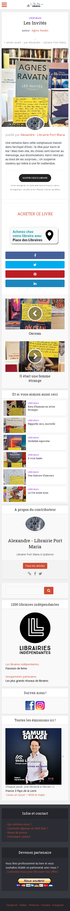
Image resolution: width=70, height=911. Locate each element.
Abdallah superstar (39, 441)
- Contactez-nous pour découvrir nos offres (32, 871)
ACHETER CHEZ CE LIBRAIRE (35, 178)
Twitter (23, 905)
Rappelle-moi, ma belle (41, 423)
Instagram (58, 905)
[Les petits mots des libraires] (35, 4)
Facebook (11, 905)
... (35, 38)
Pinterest (34, 905)
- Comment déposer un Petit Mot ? (27, 828)
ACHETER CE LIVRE (35, 213)
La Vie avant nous (38, 492)
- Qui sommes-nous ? (19, 824)
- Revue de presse (16, 832)
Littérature (35, 18)
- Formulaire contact (18, 836)
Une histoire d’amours (41, 475)
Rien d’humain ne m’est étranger (41, 408)
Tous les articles (35, 566)
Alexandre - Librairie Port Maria (47, 42)
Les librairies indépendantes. (22, 664)
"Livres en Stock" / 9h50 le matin (25, 795)
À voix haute (35, 458)
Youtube (45, 905)
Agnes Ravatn (40, 30)
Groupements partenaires (20, 676)
